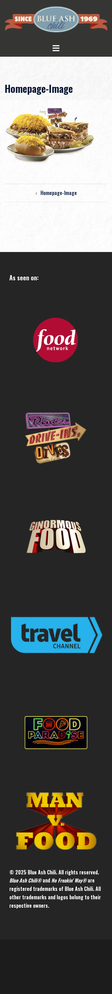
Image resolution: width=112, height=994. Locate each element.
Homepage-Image (58, 193)
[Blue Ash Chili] (56, 21)
